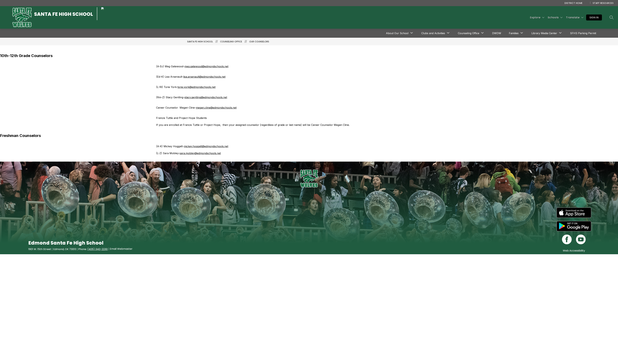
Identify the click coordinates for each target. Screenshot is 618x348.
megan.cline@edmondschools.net (216, 107)
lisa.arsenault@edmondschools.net (204, 76)
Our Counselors (259, 41)
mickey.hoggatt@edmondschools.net (206, 146)
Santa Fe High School (200, 41)
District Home (574, 3)
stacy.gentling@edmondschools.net (205, 97)
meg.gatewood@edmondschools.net (206, 66)
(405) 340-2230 (97, 249)
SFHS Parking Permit (583, 33)
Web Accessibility (574, 250)
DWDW (496, 33)
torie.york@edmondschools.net (196, 87)
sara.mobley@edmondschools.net (200, 153)
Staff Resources (603, 3)
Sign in (594, 17)
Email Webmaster (121, 249)
